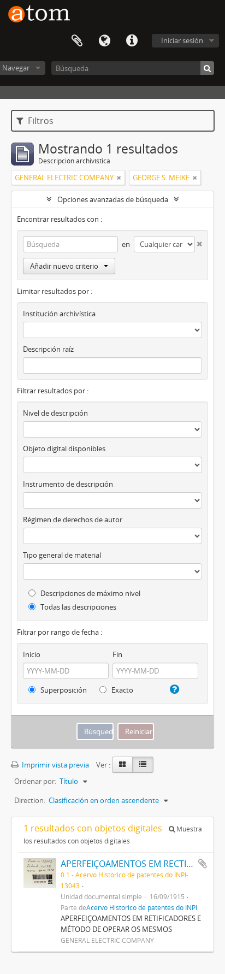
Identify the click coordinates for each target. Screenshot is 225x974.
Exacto (121, 690)
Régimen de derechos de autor (72, 519)
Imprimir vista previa (54, 765)
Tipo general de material (62, 555)
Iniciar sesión (182, 40)
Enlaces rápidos (131, 41)
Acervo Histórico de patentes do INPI (141, 907)
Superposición (63, 690)
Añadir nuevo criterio (64, 266)
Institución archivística (59, 313)
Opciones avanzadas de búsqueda (112, 199)
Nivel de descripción (55, 413)
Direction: (29, 800)
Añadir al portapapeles (202, 863)
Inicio (31, 654)
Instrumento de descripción (68, 484)
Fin (117, 654)
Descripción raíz (48, 349)
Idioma (104, 41)
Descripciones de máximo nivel (89, 593)
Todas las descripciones (77, 607)
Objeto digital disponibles (64, 448)
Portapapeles (77, 41)
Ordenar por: (35, 781)
